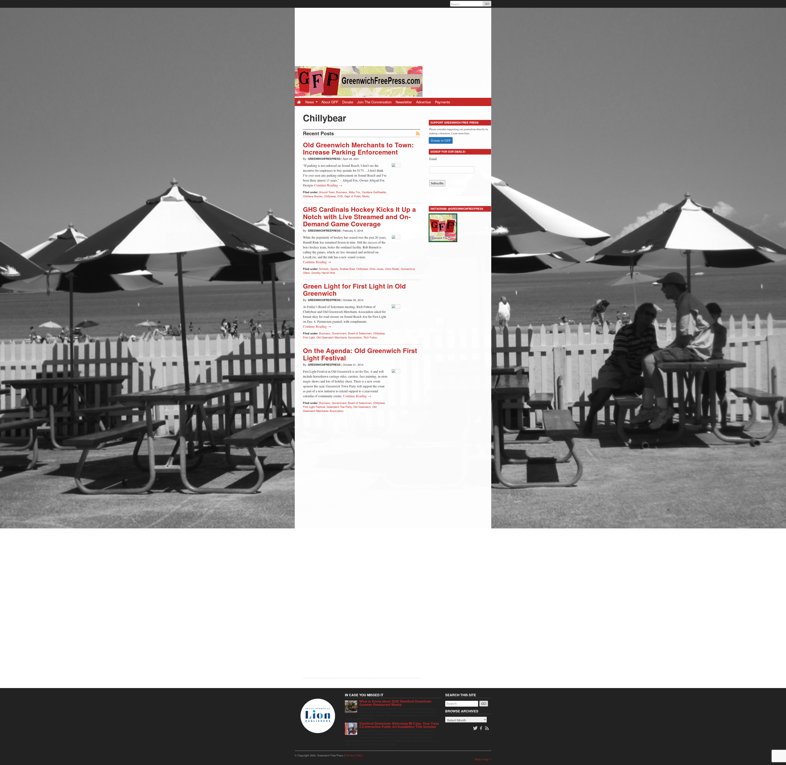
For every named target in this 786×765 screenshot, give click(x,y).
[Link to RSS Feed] (487, 728)
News (310, 101)
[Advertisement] (393, 36)
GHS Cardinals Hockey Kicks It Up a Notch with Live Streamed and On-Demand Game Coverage (359, 216)
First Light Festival (314, 407)
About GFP (329, 101)
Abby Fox (354, 192)
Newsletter (404, 101)
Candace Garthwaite (374, 192)
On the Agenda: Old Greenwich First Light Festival (360, 354)
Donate (347, 101)
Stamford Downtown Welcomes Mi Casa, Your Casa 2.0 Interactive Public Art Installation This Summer (399, 725)
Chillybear (330, 196)
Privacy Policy (354, 755)
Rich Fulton (370, 337)
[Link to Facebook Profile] (481, 728)
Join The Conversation (374, 101)
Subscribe (437, 183)
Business (341, 192)
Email (433, 159)
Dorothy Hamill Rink (323, 273)
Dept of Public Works (357, 196)
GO (487, 4)
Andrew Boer (347, 269)
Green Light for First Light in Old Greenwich (354, 289)
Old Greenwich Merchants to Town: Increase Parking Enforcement (358, 148)
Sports (334, 269)
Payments (442, 101)
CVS (340, 196)
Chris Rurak (392, 269)
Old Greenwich (362, 407)
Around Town (326, 192)
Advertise (423, 101)
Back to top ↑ (483, 759)
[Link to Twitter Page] (475, 728)
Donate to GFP (441, 140)
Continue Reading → (328, 185)
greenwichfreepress (324, 159)
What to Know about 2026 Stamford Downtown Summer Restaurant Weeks (395, 703)
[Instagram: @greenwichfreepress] (443, 227)
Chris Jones (376, 269)
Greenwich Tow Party (339, 407)
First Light (309, 337)
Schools (324, 269)
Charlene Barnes (313, 196)
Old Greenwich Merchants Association (339, 337)
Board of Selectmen (360, 333)
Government (339, 333)
